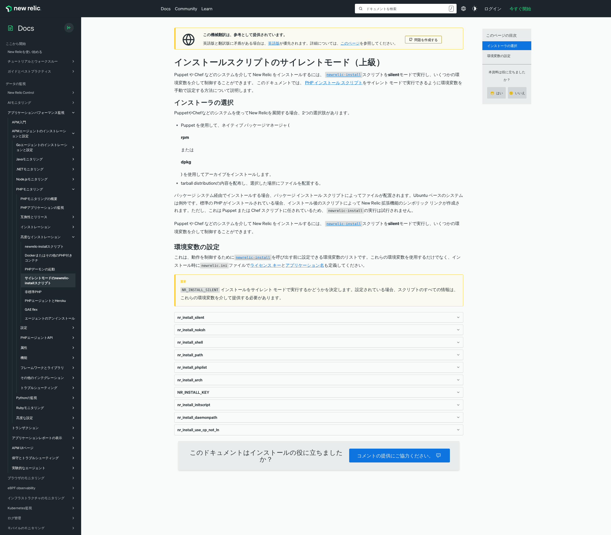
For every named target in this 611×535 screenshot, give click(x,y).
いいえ (517, 93)
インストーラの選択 (502, 45)
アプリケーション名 (304, 265)
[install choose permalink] (237, 102)
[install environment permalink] (223, 246)
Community (186, 8)
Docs (166, 8)
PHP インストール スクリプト (334, 82)
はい (496, 93)
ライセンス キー (265, 265)
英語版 (273, 43)
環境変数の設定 (499, 55)
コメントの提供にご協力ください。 (395, 455)
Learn (206, 8)
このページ (350, 43)
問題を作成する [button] (426, 39)
